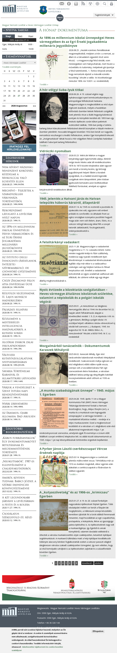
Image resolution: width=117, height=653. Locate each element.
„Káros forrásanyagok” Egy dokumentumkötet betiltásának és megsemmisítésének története (19, 445)
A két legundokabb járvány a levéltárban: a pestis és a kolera (18, 501)
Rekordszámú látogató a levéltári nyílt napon (17, 214)
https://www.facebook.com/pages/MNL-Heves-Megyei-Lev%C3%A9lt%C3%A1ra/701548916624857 (68, 3)
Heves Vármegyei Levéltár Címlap (43, 25)
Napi (8, 36)
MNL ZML (18, 349)
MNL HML (18, 251)
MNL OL (17, 220)
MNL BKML (18, 204)
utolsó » (98, 563)
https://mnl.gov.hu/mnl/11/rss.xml (83, 3)
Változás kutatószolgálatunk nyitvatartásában (17, 359)
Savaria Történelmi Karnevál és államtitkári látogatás (19, 375)
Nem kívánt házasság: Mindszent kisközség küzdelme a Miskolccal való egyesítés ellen (17, 174)
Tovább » (44, 84)
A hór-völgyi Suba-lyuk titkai (62, 90)
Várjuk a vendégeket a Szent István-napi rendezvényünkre (18, 391)
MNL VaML (18, 381)
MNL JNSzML (19, 365)
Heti (20, 36)
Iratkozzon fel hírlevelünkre (61, 3)
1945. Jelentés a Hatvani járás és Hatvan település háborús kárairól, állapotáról (70, 201)
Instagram (76, 3)
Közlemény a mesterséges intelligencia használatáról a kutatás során (14, 326)
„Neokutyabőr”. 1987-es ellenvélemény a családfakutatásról (18, 465)
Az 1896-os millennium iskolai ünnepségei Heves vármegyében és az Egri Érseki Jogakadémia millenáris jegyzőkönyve (77, 42)
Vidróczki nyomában (55, 151)
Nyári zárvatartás (15, 404)
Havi (30, 36)
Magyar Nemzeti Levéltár (14, 25)
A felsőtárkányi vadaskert (59, 242)
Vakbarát (90, 3)
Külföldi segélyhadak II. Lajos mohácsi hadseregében (18, 297)
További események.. (12, 67)
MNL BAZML (19, 184)
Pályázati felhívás (15, 310)
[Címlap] (17, 8)
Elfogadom (98, 631)
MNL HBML (18, 407)
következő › (87, 563)
